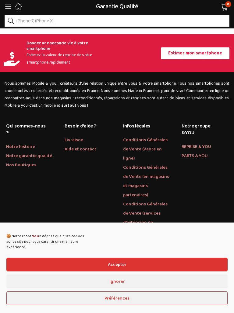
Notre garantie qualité (29, 156)
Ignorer (117, 281)
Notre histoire (20, 146)
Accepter (117, 264)
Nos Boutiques (21, 165)
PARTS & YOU (195, 156)
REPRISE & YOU (196, 146)
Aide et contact (80, 149)
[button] (216, 6)
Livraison (74, 140)
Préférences (117, 298)
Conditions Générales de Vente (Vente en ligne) (145, 149)
